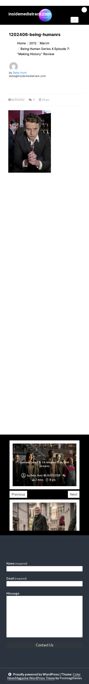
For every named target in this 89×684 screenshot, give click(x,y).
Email (16, 578)
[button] (74, 20)
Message (12, 593)
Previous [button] (18, 494)
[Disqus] (45, 274)
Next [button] (73, 494)
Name (16, 563)
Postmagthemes (71, 678)
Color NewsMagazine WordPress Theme (44, 676)
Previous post (24, 209)
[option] (44, 464)
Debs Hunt (20, 72)
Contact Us (44, 645)
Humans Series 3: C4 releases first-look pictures (44, 464)
